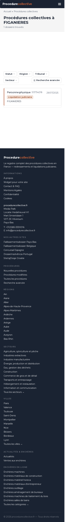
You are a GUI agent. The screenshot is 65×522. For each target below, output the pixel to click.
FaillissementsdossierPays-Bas (20, 242)
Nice (6, 427)
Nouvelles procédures (15, 270)
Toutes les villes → (13, 444)
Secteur (10, 80)
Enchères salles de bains (16, 500)
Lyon (6, 440)
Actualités (9, 456)
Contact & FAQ (12, 186)
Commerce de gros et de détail (20, 375)
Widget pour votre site (16, 182)
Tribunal (40, 73)
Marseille (8, 423)
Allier (6, 302)
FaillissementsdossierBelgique (20, 246)
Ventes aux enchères (15, 460)
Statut (8, 73)
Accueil (7, 11)
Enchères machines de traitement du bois (26, 496)
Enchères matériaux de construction (23, 476)
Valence (8, 407)
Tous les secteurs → (14, 392)
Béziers (7, 431)
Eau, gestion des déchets (17, 367)
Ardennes (9, 318)
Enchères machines (14, 472)
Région (24, 73)
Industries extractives (15, 355)
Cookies (8, 198)
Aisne (6, 298)
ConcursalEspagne (14, 250)
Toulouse (8, 411)
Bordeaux (9, 436)
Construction (10, 371)
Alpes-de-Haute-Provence (17, 306)
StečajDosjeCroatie (14, 258)
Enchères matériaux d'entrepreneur (22, 484)
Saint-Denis (10, 415)
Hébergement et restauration (19, 384)
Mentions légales (13, 190)
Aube (6, 326)
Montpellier (10, 419)
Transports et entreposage (18, 380)
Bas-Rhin (8, 339)
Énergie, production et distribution (22, 363)
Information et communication (20, 388)
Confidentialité (11, 194)
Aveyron (8, 334)
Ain (5, 294)
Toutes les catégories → (16, 504)
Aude (6, 330)
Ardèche (8, 314)
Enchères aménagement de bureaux (23, 492)
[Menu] (60, 4)
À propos (8, 178)
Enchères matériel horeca (17, 480)
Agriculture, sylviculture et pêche (21, 351)
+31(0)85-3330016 (15, 227)
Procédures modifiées (15, 274)
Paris (6, 403)
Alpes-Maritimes (12, 310)
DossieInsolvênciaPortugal (18, 254)
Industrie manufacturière (17, 359)
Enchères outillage (13, 488)
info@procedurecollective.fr (20, 230)
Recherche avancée (48, 80)
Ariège (7, 322)
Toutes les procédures (15, 278)
